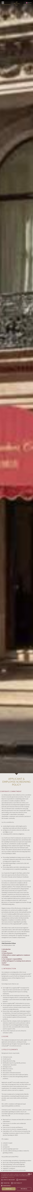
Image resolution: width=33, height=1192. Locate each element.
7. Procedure (5, 965)
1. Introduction (6, 949)
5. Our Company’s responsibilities (12, 959)
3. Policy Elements (7, 953)
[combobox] (29, 1174)
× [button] (31, 1174)
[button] (16, 1186)
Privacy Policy (11, 1177)
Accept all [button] (9, 1188)
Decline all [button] (24, 1188)
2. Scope (4, 951)
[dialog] (16, 1182)
